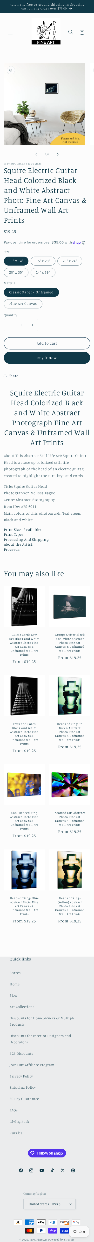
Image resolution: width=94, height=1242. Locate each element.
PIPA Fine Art (39, 1239)
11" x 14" (16, 261)
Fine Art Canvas (23, 303)
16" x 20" (43, 261)
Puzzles (16, 1133)
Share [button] (13, 376)
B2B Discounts (21, 1053)
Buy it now (47, 357)
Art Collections (22, 1007)
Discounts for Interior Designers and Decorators (40, 1039)
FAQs (14, 1110)
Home (15, 984)
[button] (10, 32)
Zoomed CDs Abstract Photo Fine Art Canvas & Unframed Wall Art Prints (69, 819)
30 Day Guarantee (24, 1099)
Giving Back (19, 1121)
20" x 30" (16, 272)
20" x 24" (70, 261)
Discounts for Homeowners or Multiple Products (42, 1021)
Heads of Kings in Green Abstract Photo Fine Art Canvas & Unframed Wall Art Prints (69, 731)
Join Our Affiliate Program (32, 1065)
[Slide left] (36, 154)
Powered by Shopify (61, 1239)
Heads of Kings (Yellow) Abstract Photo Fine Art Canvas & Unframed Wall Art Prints (69, 906)
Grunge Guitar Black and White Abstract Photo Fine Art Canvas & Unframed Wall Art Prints (70, 642)
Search (15, 973)
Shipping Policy (23, 1087)
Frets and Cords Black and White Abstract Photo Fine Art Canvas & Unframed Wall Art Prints (24, 734)
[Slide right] (58, 154)
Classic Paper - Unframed (31, 292)
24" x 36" (43, 272)
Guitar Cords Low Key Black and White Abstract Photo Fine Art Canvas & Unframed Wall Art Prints (24, 644)
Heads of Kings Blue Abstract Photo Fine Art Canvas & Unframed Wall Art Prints (24, 906)
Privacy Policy (21, 1076)
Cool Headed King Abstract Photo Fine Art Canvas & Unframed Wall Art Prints (24, 821)
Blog (13, 995)
